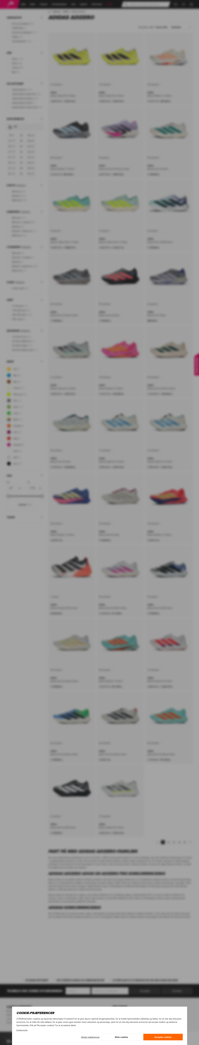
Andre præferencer (90, 1037)
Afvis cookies (121, 1037)
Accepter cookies (163, 1037)
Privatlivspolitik (21, 1030)
